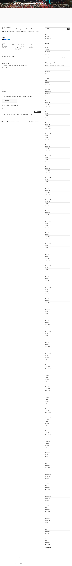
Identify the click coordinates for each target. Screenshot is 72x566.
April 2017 (47, 274)
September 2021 (48, 177)
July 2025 (46, 95)
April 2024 (47, 120)
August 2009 (47, 441)
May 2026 (47, 76)
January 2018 (47, 258)
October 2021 (47, 175)
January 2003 (47, 544)
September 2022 (48, 155)
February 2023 (47, 146)
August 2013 (47, 355)
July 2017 (46, 269)
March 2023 (47, 144)
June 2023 (47, 139)
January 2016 (47, 302)
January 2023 (47, 148)
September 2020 (48, 199)
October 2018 (47, 241)
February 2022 (47, 168)
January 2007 (47, 467)
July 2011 (46, 399)
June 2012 (47, 379)
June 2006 (47, 480)
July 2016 (46, 291)
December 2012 (47, 368)
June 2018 (47, 249)
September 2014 (48, 331)
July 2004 (47, 522)
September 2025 (48, 91)
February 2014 (47, 344)
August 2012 (47, 375)
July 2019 (46, 225)
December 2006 (48, 469)
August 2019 (47, 223)
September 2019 (48, 221)
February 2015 (47, 322)
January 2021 (47, 192)
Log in (46, 34)
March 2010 (47, 428)
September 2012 (48, 373)
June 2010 (47, 423)
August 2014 (47, 333)
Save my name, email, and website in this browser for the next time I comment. (18, 96)
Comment (4, 67)
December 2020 (48, 194)
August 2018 (47, 245)
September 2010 (48, 417)
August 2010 (47, 419)
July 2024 (46, 115)
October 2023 (47, 131)
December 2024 (48, 106)
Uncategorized (47, 51)
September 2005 (48, 496)
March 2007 (47, 463)
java (9, 56)
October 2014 (47, 329)
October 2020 (47, 197)
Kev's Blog (6, 55)
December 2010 (48, 412)
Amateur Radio (47, 45)
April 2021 (47, 186)
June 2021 (47, 183)
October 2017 (47, 263)
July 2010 (46, 421)
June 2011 (47, 401)
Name (3, 81)
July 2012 (46, 377)
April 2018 (47, 252)
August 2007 (47, 454)
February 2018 (47, 256)
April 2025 (47, 98)
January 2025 (47, 104)
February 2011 (47, 408)
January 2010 (47, 432)
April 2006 (47, 483)
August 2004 (47, 520)
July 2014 (46, 335)
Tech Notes (47, 49)
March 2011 (47, 406)
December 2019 (48, 216)
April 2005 (47, 505)
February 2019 (47, 234)
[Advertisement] (36, 15)
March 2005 (47, 507)
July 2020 (46, 203)
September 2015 (48, 309)
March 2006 (47, 485)
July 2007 (46, 456)
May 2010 (47, 425)
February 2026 (47, 82)
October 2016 (47, 285)
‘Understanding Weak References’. (33, 31)
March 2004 (47, 529)
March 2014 (47, 342)
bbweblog (6, 56)
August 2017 (47, 267)
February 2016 (47, 300)
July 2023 (46, 137)
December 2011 (47, 390)
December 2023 (48, 128)
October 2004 (47, 516)
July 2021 (46, 181)
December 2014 (48, 326)
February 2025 (47, 102)
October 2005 (47, 494)
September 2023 (48, 133)
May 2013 (47, 359)
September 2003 (48, 538)
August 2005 (47, 498)
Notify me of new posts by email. (8, 108)
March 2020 (47, 210)
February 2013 (47, 364)
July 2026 (46, 73)
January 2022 (47, 170)
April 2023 (47, 142)
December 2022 (48, 150)
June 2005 (47, 502)
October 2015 (47, 307)
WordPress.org (47, 40)
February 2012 (47, 386)
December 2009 (48, 434)
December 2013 (48, 348)
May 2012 (47, 381)
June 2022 (47, 161)
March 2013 (47, 362)
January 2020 (47, 214)
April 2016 (47, 296)
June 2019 (47, 227)
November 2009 (48, 436)
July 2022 (46, 159)
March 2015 (47, 320)
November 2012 (48, 370)
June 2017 (47, 271)
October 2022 (47, 153)
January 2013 (47, 366)
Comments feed (47, 38)
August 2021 (47, 179)
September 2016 (48, 287)
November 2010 (48, 414)
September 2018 (48, 243)
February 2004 (47, 531)
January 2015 (47, 324)
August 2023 (47, 135)
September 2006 (48, 474)
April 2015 (47, 318)
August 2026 (47, 71)
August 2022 (47, 157)
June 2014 (47, 337)
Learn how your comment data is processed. (25, 114)
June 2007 (47, 458)
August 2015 (47, 311)
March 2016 (47, 298)
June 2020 (47, 205)
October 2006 (47, 472)
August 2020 (47, 201)
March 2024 (47, 122)
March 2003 (47, 540)
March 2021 (47, 188)
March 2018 (47, 254)
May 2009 (47, 447)
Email (3, 86)
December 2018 (48, 238)
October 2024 (47, 109)
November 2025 (48, 87)
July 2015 (46, 313)
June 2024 (47, 117)
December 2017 (47, 260)
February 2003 (47, 542)
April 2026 (47, 78)
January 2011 (47, 410)
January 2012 (47, 388)
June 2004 (47, 524)
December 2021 (47, 172)
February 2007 (47, 465)
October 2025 (47, 89)
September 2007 (48, 452)
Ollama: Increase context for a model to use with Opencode (54, 65)
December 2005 (48, 491)
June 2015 (47, 315)
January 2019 (47, 236)
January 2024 (47, 126)
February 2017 (47, 278)
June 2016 (47, 293)
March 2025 (47, 100)
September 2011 (48, 395)
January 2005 (47, 511)
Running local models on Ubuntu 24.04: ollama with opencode (55, 57)
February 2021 (47, 190)
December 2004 (48, 513)
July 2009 (47, 443)
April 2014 (47, 340)
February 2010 (47, 430)
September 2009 (48, 439)
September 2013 (48, 353)
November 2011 (47, 392)
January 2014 (47, 346)
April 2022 (47, 164)
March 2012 (47, 384)
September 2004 (48, 518)
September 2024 (48, 111)
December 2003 (48, 535)
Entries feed (47, 36)
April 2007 (47, 461)
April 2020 (47, 208)
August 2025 (47, 93)
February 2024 (47, 124)
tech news (12, 56)
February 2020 (47, 212)
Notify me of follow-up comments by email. (10, 105)
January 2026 (47, 84)
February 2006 (47, 487)
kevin (9, 27)
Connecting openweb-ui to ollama (50, 60)
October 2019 (47, 219)
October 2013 (47, 351)
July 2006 (47, 478)
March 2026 (47, 80)
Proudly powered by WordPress (18, 563)
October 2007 (47, 450)
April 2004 (47, 527)
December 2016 (48, 282)
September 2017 (48, 265)
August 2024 (47, 113)
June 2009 (47, 445)
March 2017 (47, 276)
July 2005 (47, 500)
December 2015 (48, 304)
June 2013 (47, 357)
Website (4, 91)
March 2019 (47, 232)
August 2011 (47, 397)
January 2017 (47, 280)
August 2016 (47, 289)
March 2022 (47, 166)
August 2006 (47, 476)
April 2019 (47, 230)
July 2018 (46, 247)
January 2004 (47, 533)
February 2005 (47, 509)
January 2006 (47, 489)
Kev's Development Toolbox (30, 3)
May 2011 (46, 403)
